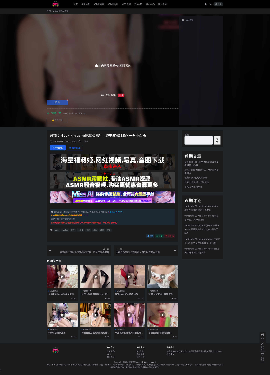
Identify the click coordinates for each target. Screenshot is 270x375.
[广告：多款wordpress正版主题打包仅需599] (112, 162)
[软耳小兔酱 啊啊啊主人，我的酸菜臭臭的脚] (95, 276)
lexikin (65, 230)
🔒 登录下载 (57, 120)
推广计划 (141, 357)
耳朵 (95, 230)
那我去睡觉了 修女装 (201, 209)
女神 (73, 230)
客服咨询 (141, 354)
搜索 (186, 134)
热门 (109, 354)
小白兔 (80, 230)
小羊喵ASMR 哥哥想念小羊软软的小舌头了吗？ (201, 229)
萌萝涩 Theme (134, 362)
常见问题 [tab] (76, 147)
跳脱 (102, 230)
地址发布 (162, 4)
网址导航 (111, 357)
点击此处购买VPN (115, 211)
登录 (219, 4)
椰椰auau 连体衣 (197, 252)
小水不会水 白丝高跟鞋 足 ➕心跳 (200, 242)
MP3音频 (126, 4)
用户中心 (150, 4)
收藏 (160, 236)
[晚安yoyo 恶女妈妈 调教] (129, 276)
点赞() (171, 236)
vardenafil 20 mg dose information (201, 206)
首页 (75, 4)
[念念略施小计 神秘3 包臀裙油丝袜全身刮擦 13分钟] (62, 276)
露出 (109, 230)
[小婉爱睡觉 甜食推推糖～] (162, 315)
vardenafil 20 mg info (194, 225)
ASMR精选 (99, 4)
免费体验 (85, 4)
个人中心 (111, 351)
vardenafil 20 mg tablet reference (200, 248)
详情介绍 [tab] (59, 147)
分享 (151, 236)
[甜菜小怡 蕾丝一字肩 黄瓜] (162, 276)
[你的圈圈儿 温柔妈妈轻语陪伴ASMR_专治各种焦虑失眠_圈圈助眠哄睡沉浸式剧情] (95, 315)
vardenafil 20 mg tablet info (198, 215)
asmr (57, 230)
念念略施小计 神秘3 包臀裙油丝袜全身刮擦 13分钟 (62, 295)
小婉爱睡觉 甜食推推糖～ (160, 332)
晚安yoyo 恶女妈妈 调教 (126, 294)
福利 (88, 230)
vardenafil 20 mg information (198, 239)
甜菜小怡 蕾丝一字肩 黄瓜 (160, 294)
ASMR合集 (113, 4)
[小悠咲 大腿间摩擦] (62, 315)
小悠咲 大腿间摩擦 (57, 332)
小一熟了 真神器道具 (194, 219)
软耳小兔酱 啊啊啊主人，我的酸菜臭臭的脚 (96, 295)
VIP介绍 (140, 351)
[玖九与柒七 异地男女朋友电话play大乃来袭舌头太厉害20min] (129, 315)
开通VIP (138, 4)
